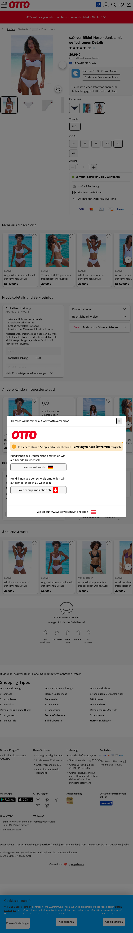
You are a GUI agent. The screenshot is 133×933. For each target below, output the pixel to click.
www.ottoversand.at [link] (63, 511)
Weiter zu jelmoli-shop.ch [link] (35, 490)
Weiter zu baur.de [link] (35, 467)
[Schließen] (119, 421)
